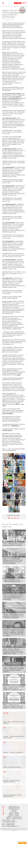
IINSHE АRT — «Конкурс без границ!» (14, 818)
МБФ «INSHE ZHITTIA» (14, 806)
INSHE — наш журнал (14, 812)
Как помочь (14, 811)
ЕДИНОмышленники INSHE (14, 807)
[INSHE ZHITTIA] (20, 3)
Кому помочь (14, 810)
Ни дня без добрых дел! (14, 809)
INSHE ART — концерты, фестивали (14, 817)
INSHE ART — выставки (14, 813)
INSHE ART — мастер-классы (14, 816)
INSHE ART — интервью (14, 815)
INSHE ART (12, 19)
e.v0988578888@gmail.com (12, 826)
